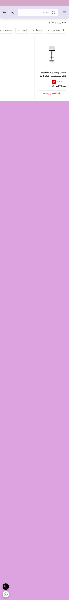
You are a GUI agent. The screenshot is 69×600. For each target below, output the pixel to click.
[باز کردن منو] (63, 12)
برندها (39, 30)
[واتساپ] (6, 594)
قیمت (24, 30)
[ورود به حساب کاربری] (13, 12)
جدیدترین (56, 30)
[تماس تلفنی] (6, 586)
